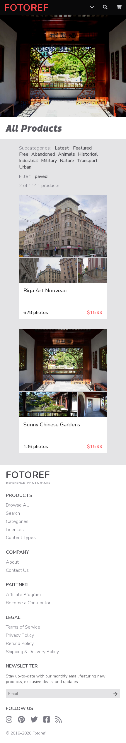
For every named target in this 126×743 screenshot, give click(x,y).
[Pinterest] (21, 720)
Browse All (17, 505)
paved (41, 177)
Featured (82, 148)
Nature (67, 161)
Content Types (21, 537)
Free (23, 154)
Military (49, 161)
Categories (17, 521)
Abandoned (43, 154)
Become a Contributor (28, 603)
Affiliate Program (23, 594)
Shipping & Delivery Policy (32, 651)
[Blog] (58, 720)
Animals (66, 154)
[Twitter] (34, 720)
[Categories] (92, 7)
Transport (87, 161)
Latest (62, 148)
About (12, 562)
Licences (15, 529)
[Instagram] (9, 720)
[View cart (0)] (119, 7)
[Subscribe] (115, 693)
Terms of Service (23, 627)
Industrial (28, 161)
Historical (88, 154)
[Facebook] (46, 720)
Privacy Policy (20, 635)
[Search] (105, 7)
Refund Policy (20, 643)
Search (13, 513)
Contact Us (17, 570)
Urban (25, 167)
